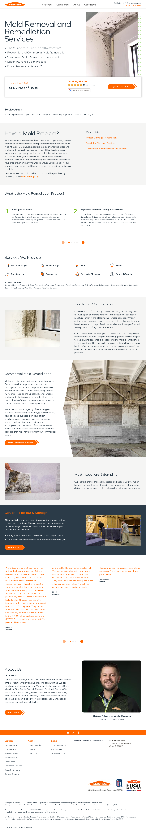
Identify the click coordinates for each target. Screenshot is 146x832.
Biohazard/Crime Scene (30, 285)
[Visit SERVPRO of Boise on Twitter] (73, 733)
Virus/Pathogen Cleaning (51, 285)
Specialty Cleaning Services (100, 143)
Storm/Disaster (11, 757)
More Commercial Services (20, 442)
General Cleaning (12, 774)
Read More (13, 712)
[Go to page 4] (77, 242)
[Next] (83, 243)
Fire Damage (10, 749)
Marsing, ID (89, 114)
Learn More (13, 547)
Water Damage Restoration (101, 137)
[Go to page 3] (74, 242)
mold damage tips (30, 176)
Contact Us (90, 4)
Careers (31, 749)
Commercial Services (13, 766)
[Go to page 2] (71, 242)
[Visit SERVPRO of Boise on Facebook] (78, 732)
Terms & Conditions (59, 745)
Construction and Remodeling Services (107, 148)
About (76, 5)
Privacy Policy (56, 749)
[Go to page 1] (69, 242)
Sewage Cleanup (12, 285)
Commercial (62, 5)
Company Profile (35, 745)
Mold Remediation (12, 753)
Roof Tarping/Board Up (23, 288)
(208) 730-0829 (133, 5)
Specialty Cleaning (12, 770)
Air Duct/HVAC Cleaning (73, 285)
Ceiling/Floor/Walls (92, 285)
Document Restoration (111, 285)
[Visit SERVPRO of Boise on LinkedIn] (68, 733)
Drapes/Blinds (127, 285)
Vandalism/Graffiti (41, 288)
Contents (53, 288)
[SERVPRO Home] (15, 3)
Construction (10, 762)
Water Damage (11, 745)
